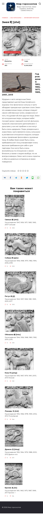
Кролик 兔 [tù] (11, 488)
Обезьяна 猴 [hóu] (13, 334)
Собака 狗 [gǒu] (11, 258)
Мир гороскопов (26, 3)
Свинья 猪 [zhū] (11, 220)
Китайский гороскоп (12, 52)
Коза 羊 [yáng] (11, 373)
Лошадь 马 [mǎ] (12, 411)
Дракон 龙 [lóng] (12, 449)
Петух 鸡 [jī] (10, 296)
